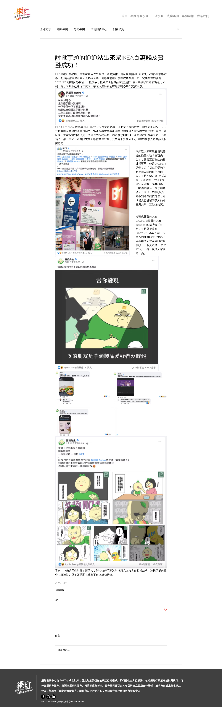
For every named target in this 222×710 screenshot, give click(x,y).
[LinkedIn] (53, 696)
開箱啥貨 (118, 29)
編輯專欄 (62, 29)
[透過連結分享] (56, 600)
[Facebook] (43, 696)
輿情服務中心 (99, 29)
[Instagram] (48, 696)
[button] (178, 29)
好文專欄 (79, 29)
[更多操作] (165, 49)
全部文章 (45, 29)
